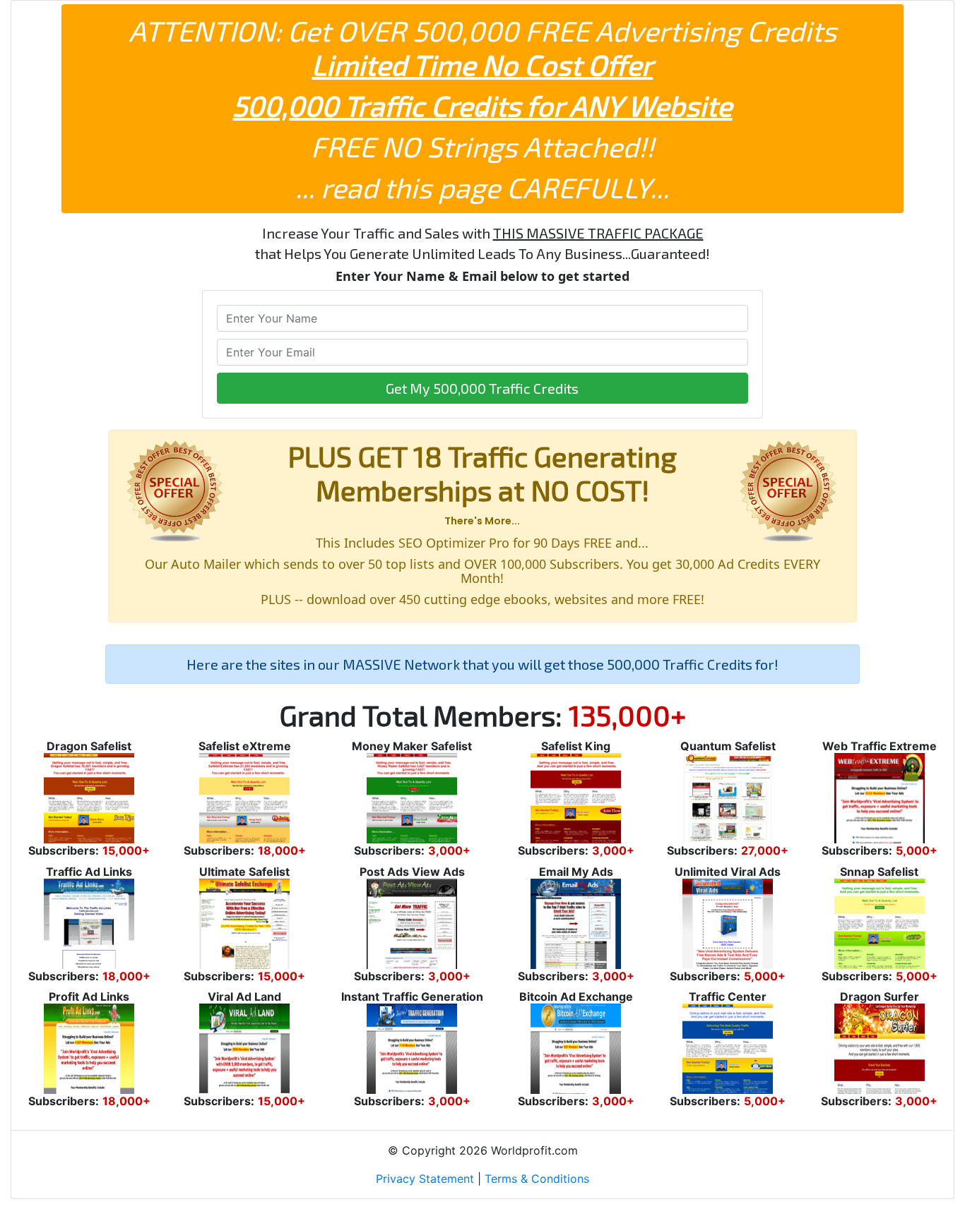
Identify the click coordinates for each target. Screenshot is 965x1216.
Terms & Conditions (537, 1179)
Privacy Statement (425, 1179)
